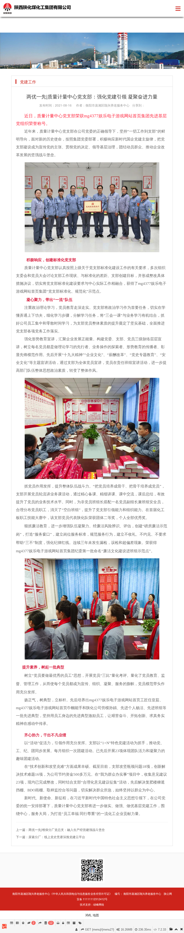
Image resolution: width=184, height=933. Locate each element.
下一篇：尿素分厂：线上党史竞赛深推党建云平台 (50, 837)
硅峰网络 (98, 904)
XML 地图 (92, 915)
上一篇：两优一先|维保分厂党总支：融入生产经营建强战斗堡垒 (60, 829)
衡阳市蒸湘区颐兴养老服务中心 (142, 893)
